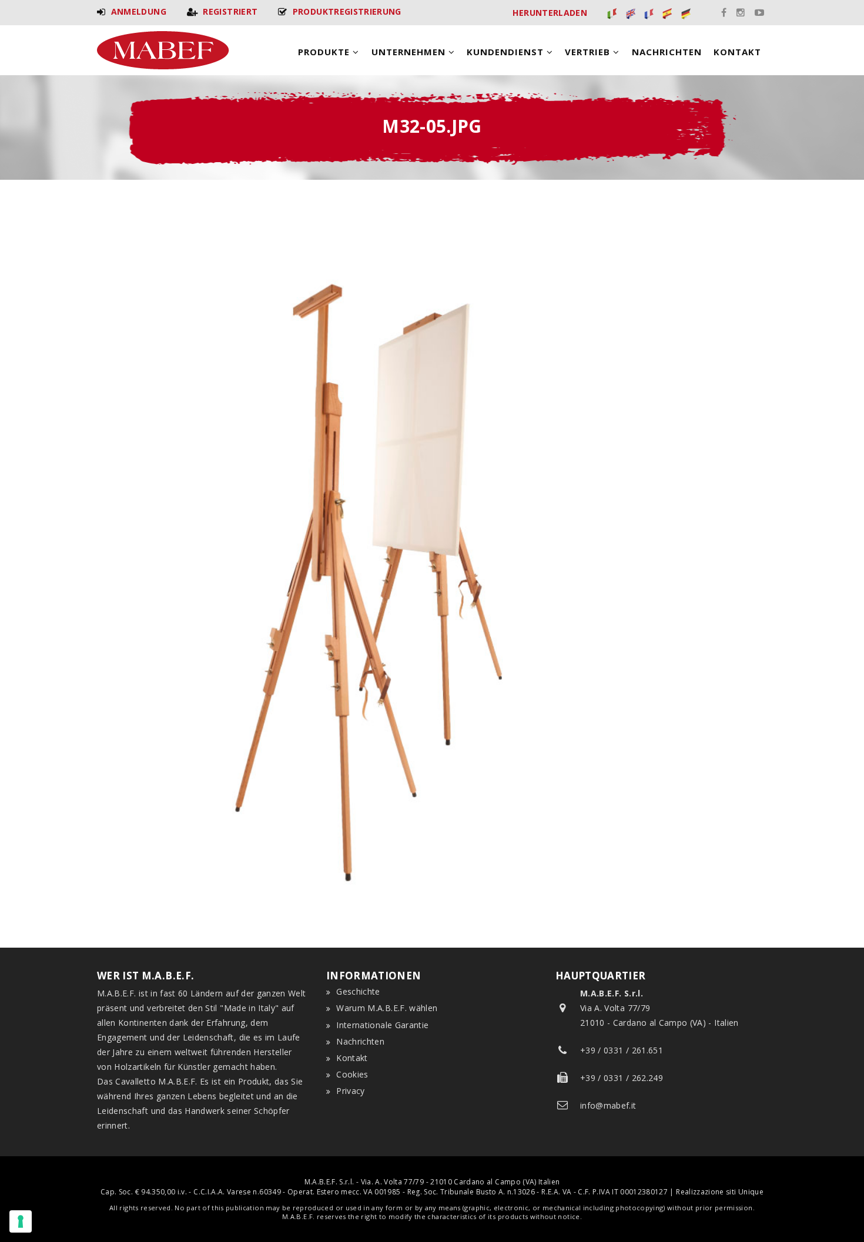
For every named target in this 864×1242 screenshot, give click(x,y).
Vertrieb (589, 52)
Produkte (325, 52)
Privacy (350, 1090)
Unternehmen (409, 52)
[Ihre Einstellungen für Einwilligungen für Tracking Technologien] (20, 1221)
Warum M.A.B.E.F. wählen (386, 1007)
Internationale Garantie (382, 1024)
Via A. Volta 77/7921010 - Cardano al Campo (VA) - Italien (659, 1008)
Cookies (352, 1074)
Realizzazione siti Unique (719, 1192)
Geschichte (358, 991)
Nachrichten (667, 52)
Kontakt (737, 52)
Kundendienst (507, 52)
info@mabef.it (608, 1105)
